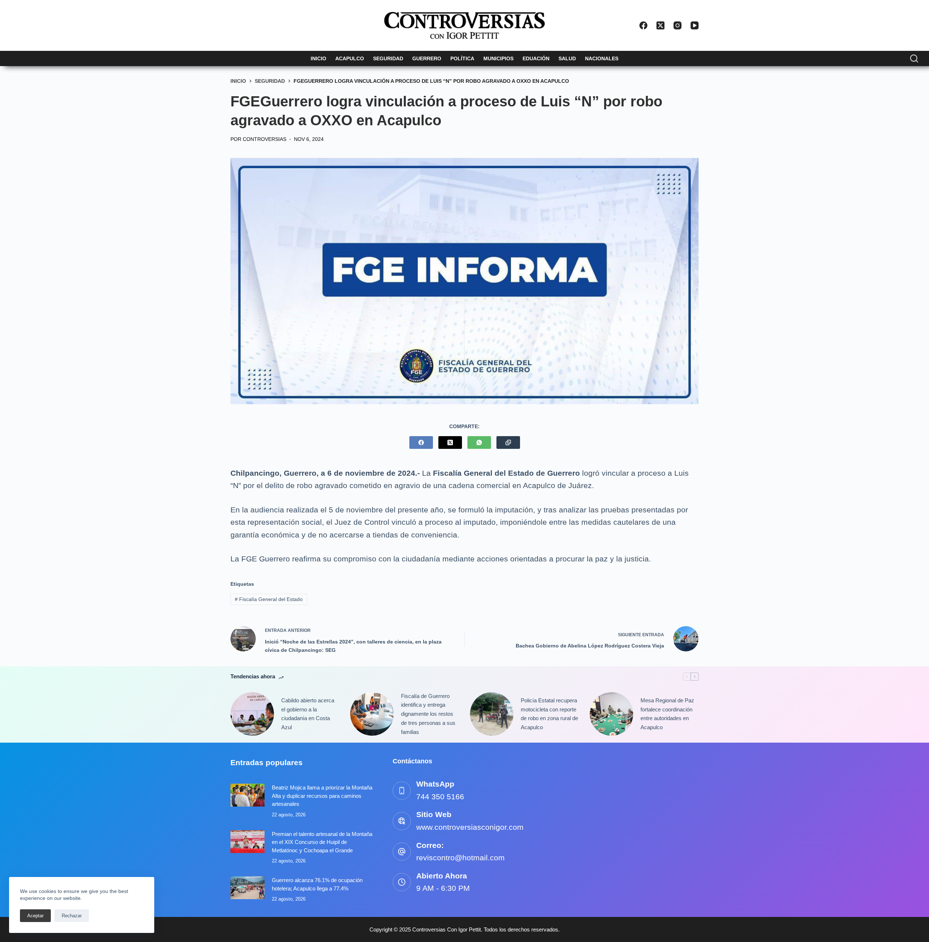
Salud (567, 58)
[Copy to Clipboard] (508, 442)
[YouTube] (695, 25)
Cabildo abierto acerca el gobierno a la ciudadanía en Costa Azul (307, 713)
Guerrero (426, 58)
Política (462, 58)
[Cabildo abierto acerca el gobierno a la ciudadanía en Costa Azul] (252, 714)
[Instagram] (678, 25)
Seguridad (388, 58)
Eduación (536, 58)
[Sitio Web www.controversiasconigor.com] (402, 821)
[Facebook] (643, 25)
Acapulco (349, 58)
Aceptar (35, 915)
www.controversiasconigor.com (470, 827)
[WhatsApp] (479, 442)
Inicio (318, 58)
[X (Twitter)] (660, 25)
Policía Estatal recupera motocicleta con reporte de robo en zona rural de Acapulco (549, 713)
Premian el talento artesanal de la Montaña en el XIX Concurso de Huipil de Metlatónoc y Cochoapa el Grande (322, 842)
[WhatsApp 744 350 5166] (402, 790)
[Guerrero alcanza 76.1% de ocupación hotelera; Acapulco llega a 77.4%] (247, 887)
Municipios (498, 58)
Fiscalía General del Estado (269, 599)
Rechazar (72, 915)
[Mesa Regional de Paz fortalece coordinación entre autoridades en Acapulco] (611, 714)
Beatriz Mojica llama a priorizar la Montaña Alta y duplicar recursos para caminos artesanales (322, 795)
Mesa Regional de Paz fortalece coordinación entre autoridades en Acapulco (667, 713)
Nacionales (601, 58)
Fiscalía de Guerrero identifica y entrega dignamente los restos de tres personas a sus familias (428, 714)
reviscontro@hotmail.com (460, 857)
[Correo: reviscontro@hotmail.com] (402, 851)
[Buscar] (914, 58)
